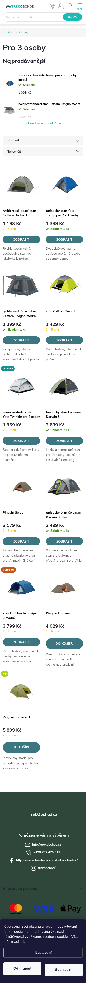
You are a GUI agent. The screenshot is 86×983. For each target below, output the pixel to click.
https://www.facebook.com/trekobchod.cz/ (47, 860)
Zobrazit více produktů (41, 123)
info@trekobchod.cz (46, 844)
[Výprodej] (21, 587)
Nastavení (43, 952)
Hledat (73, 17)
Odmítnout (22, 968)
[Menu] (80, 6)
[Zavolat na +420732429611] (52, 6)
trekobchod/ (46, 868)
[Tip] (21, 691)
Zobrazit (21, 239)
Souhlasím (63, 969)
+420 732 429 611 (46, 852)
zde (22, 941)
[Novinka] (21, 386)
